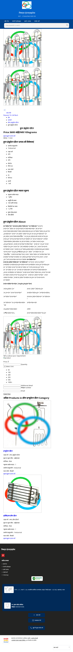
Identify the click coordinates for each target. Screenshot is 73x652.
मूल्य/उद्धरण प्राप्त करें (9, 136)
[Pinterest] (3, 556)
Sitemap (5, 575)
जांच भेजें (8, 113)
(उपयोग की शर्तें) (34, 638)
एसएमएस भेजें (38, 620)
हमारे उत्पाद (27, 21)
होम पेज (7, 21)
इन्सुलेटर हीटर (8, 451)
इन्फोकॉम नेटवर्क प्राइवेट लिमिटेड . (19, 640)
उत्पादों (10, 120)
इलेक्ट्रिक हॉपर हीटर (10, 515)
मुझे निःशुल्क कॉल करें (38, 628)
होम (9, 117)
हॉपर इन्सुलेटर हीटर (13, 122)
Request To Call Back (10, 115)
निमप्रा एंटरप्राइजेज (27, 14)
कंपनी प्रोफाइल (16, 21)
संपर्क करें (37, 21)
